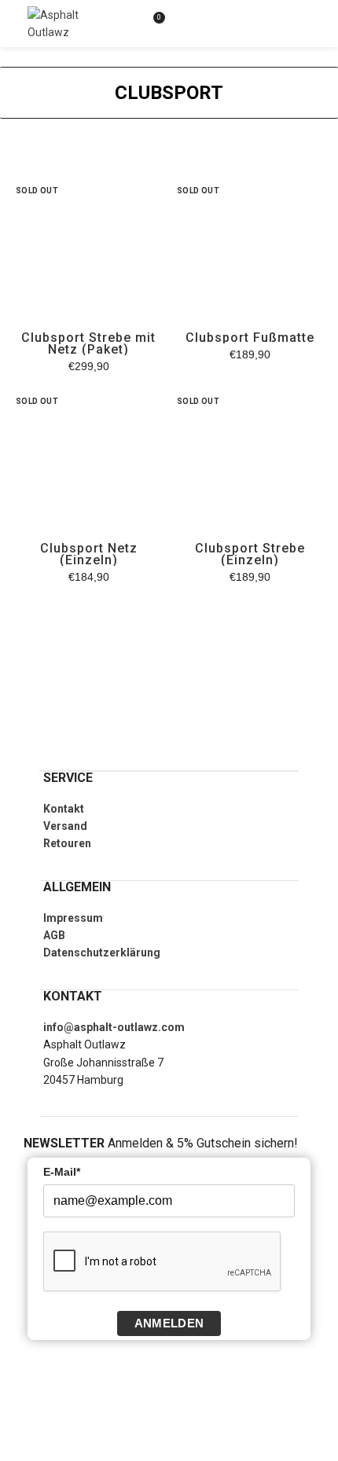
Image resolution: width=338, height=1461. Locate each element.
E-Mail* (61, 1171)
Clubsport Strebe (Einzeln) (250, 554)
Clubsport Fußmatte (250, 337)
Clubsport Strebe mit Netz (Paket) (88, 343)
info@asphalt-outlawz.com (114, 1027)
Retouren (67, 843)
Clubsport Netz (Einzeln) (89, 554)
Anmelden (169, 1323)
